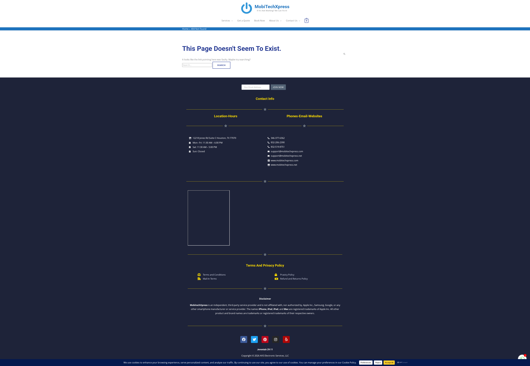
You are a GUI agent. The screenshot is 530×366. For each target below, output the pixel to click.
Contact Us (291, 20)
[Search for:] (197, 65)
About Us (274, 20)
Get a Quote (243, 20)
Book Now (259, 20)
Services (226, 20)
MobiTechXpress (272, 6)
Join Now (278, 87)
